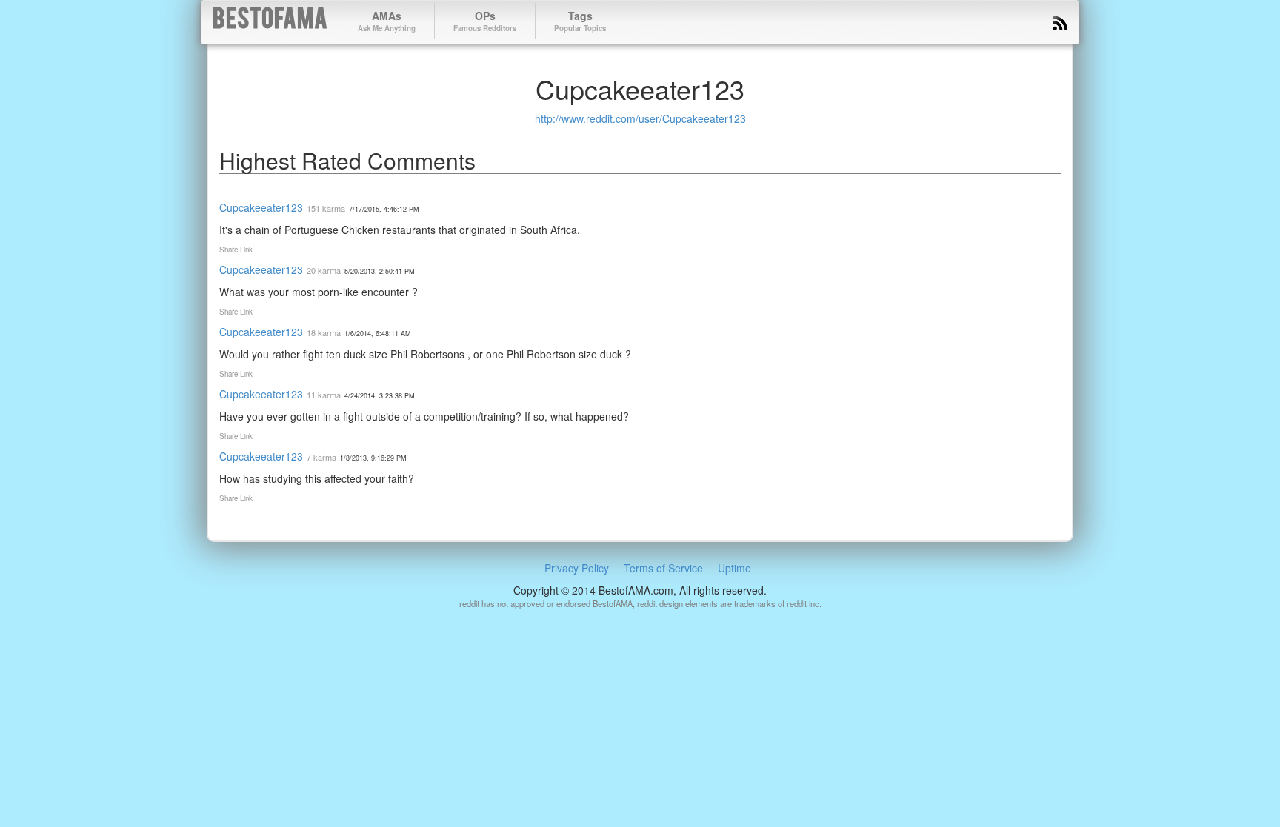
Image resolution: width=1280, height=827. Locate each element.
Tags (580, 20)
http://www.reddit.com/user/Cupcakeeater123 (640, 118)
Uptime (734, 567)
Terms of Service (663, 567)
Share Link (236, 249)
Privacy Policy (576, 567)
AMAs (387, 20)
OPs (484, 20)
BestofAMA (270, 21)
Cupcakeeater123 (261, 207)
